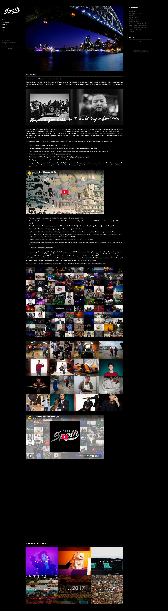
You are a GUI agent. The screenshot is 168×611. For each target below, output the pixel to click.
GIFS (3, 27)
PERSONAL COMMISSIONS (138, 25)
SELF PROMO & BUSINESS (138, 27)
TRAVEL (132, 31)
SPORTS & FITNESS (136, 29)
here (91, 239)
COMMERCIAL (134, 17)
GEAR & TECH (134, 21)
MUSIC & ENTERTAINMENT (139, 23)
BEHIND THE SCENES (136, 13)
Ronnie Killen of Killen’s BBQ (42, 232)
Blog (3, 19)
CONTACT (5, 24)
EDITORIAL (133, 19)
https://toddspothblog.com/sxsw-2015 (86, 148)
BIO (3, 30)
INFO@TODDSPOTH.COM (9, 43)
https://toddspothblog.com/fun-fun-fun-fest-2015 (100, 226)
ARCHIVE (132, 11)
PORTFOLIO (5, 22)
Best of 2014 (65, 141)
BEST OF (59, 79)
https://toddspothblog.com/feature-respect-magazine (75, 157)
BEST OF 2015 (31, 74)
